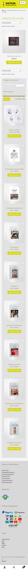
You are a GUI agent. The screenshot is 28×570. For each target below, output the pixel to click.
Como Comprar (6, 478)
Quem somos (5, 470)
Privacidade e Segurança (8, 472)
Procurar (14, 567)
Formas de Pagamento (8, 474)
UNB (3, 547)
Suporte (4, 561)
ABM (3, 541)
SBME (3, 543)
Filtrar (6, 99)
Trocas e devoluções (7, 480)
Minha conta (4, 567)
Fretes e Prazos (6, 476)
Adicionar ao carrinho (14, 62)
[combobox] (14, 85)
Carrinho (22, 566)
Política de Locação (7, 482)
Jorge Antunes (6, 539)
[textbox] (14, 86)
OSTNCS (4, 545)
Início (5, 10)
